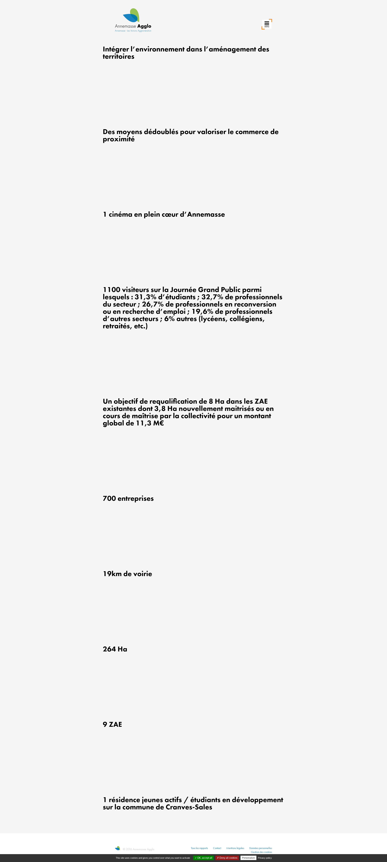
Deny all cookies (228, 858)
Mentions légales (235, 848)
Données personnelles (260, 848)
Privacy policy (265, 858)
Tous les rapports (199, 848)
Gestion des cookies (261, 852)
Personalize (248, 858)
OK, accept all (204, 858)
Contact (217, 848)
